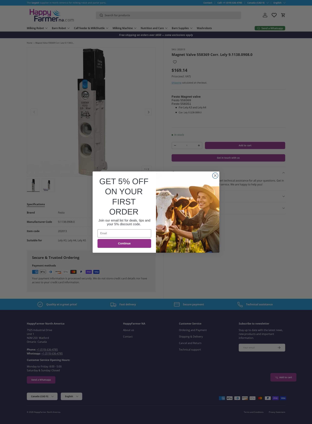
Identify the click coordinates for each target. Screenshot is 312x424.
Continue (124, 243)
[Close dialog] (215, 175)
